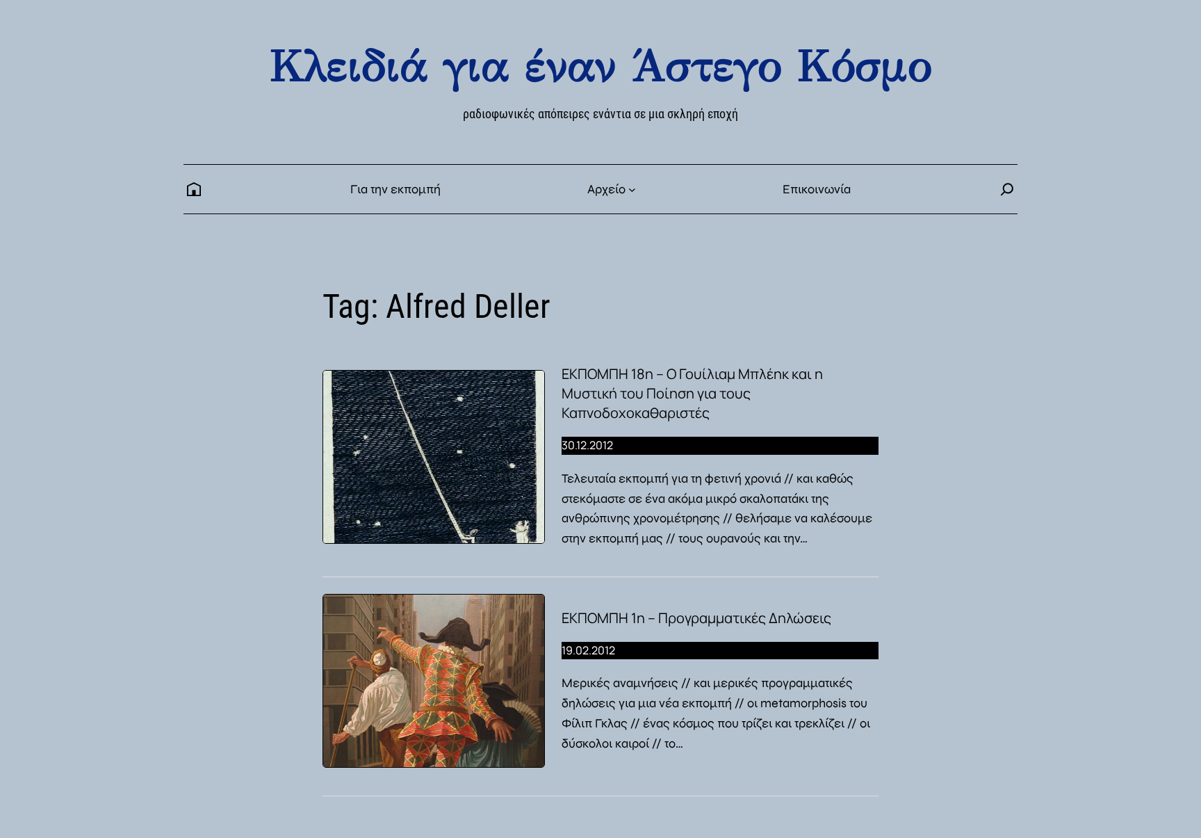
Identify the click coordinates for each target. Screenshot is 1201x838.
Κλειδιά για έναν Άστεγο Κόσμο (600, 65)
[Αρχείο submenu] (632, 189)
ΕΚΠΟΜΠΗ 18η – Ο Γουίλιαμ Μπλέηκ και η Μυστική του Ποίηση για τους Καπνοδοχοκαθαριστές (692, 393)
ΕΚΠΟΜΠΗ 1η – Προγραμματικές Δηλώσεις (696, 618)
